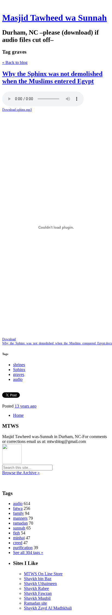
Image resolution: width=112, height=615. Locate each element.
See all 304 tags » (28, 552)
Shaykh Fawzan (38, 593)
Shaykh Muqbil (37, 598)
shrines (19, 364)
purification (23, 547)
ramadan (20, 523)
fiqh (16, 533)
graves (18, 374)
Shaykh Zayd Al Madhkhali (48, 608)
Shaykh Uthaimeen (40, 583)
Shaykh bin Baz (37, 578)
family (18, 513)
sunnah (19, 528)
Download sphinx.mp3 (17, 110)
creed (17, 542)
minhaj (19, 538)
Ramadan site (35, 603)
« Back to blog (14, 62)
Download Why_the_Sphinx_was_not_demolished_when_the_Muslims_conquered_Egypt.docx (56, 341)
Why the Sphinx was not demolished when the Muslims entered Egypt (52, 77)
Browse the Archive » (21, 472)
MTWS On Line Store (43, 573)
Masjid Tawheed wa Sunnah (54, 18)
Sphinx (19, 369)
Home (18, 415)
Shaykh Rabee (36, 588)
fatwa (18, 508)
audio (18, 379)
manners (20, 518)
